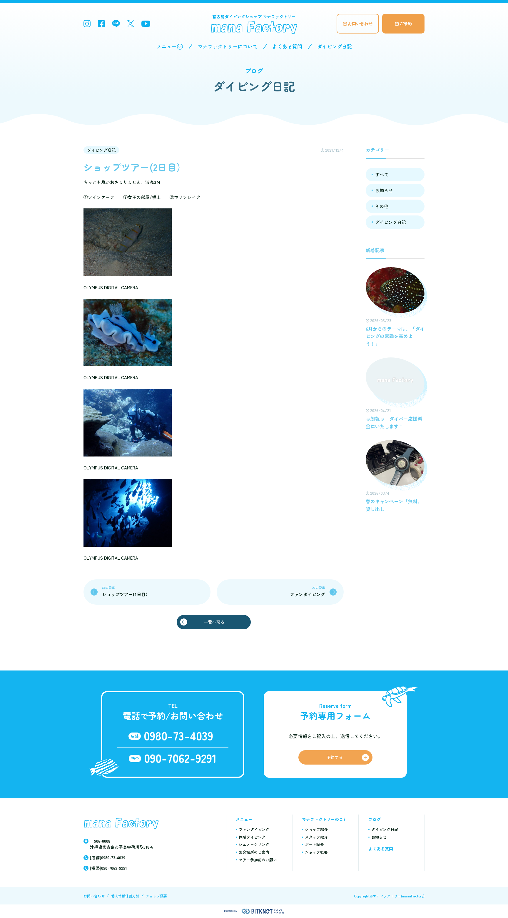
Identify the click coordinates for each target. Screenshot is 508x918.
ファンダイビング (254, 829)
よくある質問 (287, 46)
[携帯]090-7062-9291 (108, 868)
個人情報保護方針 (125, 895)
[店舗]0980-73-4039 (107, 857)
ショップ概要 (316, 852)
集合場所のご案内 (254, 852)
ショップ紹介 (316, 829)
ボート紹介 (314, 844)
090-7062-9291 (180, 757)
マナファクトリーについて (228, 46)
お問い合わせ (360, 23)
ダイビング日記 (334, 46)
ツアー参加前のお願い (258, 859)
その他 (381, 206)
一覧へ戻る (214, 622)
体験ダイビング (252, 837)
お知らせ (384, 190)
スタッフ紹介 (316, 837)
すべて (381, 174)
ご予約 (406, 23)
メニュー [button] (166, 46)
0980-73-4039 (178, 735)
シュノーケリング (254, 844)
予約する (334, 757)
